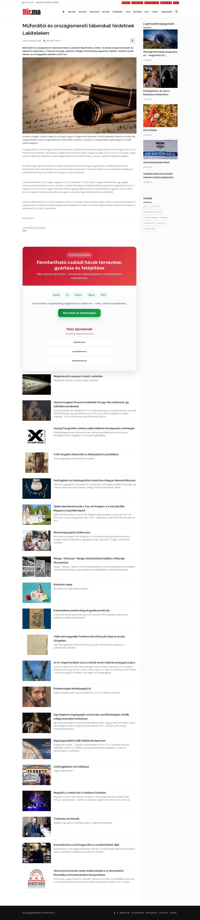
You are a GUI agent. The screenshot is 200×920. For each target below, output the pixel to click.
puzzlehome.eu (79, 351)
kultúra (155, 206)
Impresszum (125, 913)
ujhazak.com (79, 342)
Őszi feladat (150, 130)
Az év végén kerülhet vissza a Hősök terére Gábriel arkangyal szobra (94, 662)
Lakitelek (160, 223)
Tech (128, 11)
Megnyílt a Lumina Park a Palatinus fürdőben (80, 792)
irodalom (148, 223)
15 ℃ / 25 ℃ (29, 2)
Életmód (137, 11)
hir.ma (31, 913)
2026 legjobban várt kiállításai (71, 766)
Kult (147, 11)
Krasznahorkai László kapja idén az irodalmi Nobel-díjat (86, 844)
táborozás (149, 229)
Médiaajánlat (151, 913)
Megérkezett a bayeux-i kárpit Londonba (78, 376)
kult (146, 206)
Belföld (72, 11)
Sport (155, 11)
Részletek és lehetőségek (79, 312)
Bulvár (105, 11)
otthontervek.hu (79, 361)
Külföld (83, 11)
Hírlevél (173, 913)
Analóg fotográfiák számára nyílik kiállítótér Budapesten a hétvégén (94, 428)
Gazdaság (94, 11)
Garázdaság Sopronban (156, 162)
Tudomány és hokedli (66, 818)
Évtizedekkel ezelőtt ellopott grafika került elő (82, 610)
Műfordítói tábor (152, 212)
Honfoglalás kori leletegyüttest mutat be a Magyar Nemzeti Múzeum (95, 480)
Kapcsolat (163, 913)
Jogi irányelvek (137, 913)
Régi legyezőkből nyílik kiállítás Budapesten (80, 740)
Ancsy (31, 40)
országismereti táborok (156, 218)
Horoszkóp (166, 11)
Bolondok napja (63, 584)
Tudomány (117, 11)
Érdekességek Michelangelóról (72, 688)
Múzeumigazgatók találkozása (72, 532)
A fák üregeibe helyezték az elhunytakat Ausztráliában (86, 454)
